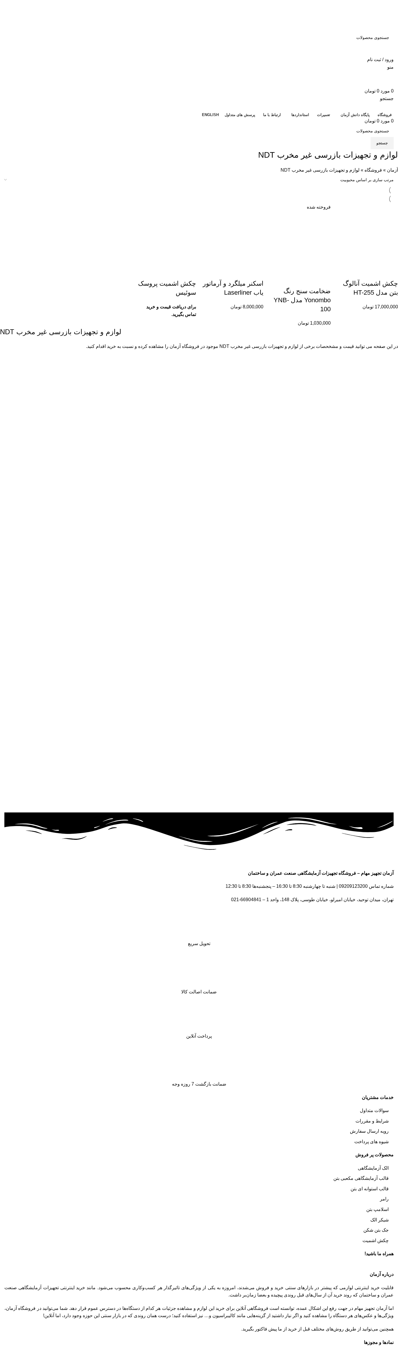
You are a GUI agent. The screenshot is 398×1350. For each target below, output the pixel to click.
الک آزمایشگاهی (373, 1168)
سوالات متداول (374, 1110)
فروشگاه (373, 170)
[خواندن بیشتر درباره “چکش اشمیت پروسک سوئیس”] (189, 272)
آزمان (392, 170)
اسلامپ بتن (377, 1209)
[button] (390, 272)
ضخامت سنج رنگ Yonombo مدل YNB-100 (302, 300)
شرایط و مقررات (372, 1120)
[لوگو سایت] (373, 22)
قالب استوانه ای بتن (370, 1188)
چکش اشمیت (375, 1240)
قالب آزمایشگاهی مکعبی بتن (361, 1178)
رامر (384, 1198)
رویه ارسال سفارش (369, 1131)
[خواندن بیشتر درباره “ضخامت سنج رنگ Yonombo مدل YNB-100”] (323, 279)
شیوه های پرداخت (371, 1141)
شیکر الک (379, 1219)
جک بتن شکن (376, 1230)
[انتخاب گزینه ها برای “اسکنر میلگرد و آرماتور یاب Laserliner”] (256, 272)
